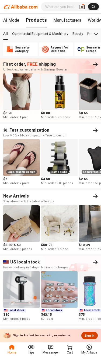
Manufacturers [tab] (67, 20)
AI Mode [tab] (11, 20)
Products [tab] (36, 20)
